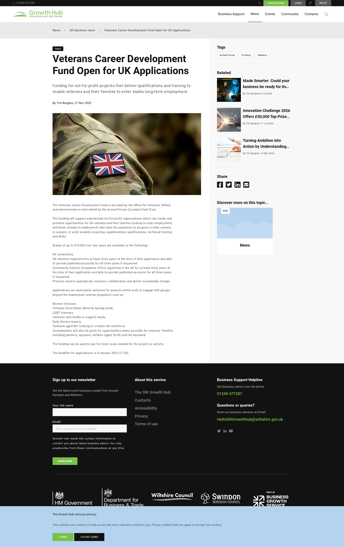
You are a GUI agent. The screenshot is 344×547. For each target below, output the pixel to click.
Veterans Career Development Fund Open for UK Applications (147, 30)
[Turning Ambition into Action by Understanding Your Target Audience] (230, 150)
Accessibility (146, 408)
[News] (245, 223)
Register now (276, 3)
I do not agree (89, 537)
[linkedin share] (237, 185)
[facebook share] (220, 185)
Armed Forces (227, 55)
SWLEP (323, 3)
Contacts (311, 14)
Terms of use (146, 424)
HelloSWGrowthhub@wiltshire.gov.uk (250, 419)
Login (298, 3)
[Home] (38, 14)
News (255, 14)
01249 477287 (25, 3)
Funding (246, 55)
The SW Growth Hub (153, 392)
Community (290, 14)
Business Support (231, 14)
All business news (82, 30)
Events (270, 14)
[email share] (246, 185)
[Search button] (326, 14)
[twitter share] (229, 185)
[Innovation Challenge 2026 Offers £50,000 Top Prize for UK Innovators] (230, 120)
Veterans (262, 55)
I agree (63, 537)
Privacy (141, 416)
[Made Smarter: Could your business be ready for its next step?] (230, 90)
